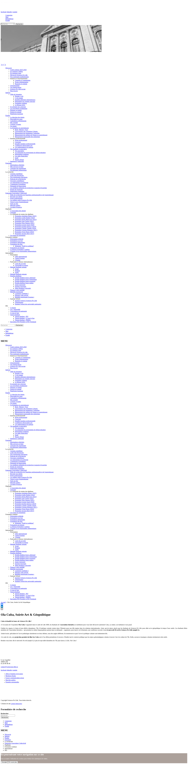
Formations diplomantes (17, 242)
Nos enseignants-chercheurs (18, 177)
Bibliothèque (9, 19)
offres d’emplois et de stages (14, 674)
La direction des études (17, 117)
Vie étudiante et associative (18, 149)
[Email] (94, 609)
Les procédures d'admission (18, 108)
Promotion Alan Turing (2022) (24, 221)
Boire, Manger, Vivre (21, 130)
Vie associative (19, 151)
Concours (18, 142)
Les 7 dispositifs (15, 309)
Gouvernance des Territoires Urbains (26, 131)
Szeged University (20, 286)
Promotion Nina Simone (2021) (24, 223)
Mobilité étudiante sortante (18, 267)
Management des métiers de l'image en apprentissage (31, 135)
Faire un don (14, 204)
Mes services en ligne (16, 167)
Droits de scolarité (15, 112)
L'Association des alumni (18, 211)
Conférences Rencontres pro (23, 145)
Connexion (8, 15)
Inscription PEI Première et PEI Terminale (23, 322)
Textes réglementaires (21, 82)
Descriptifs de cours (16, 119)
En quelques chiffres (16, 71)
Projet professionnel (21, 140)
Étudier (7, 115)
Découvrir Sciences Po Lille (19, 75)
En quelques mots (15, 73)
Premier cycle (19, 96)
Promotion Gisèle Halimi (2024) (25, 218)
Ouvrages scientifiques (17, 181)
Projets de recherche (16, 189)
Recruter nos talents (16, 196)
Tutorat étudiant (15, 315)
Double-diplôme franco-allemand (25, 278)
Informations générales (17, 165)
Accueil (3, 602)
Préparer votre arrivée (21, 295)
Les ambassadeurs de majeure (24, 147)
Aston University (20, 285)
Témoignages (19, 302)
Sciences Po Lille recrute (17, 89)
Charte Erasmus (20, 258)
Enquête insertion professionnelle (25, 144)
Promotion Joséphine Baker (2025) (25, 216)
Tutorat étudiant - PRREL (23, 320)
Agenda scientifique (16, 174)
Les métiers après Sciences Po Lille (21, 200)
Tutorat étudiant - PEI (21, 316)
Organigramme (14, 85)
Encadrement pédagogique (18, 170)
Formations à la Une (16, 241)
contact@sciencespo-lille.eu (9, 667)
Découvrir (8, 68)
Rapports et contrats (21, 84)
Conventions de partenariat (18, 311)
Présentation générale (16, 239)
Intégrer (7, 93)
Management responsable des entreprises (27, 137)
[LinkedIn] (94, 606)
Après (17, 272)
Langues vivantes (15, 124)
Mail (6, 17)
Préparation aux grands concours (25, 101)
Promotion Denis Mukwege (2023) (26, 219)
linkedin (9, 12)
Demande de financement (18, 186)
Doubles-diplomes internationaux (25, 100)
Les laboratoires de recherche (19, 182)
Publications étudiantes (17, 191)
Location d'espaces (16, 207)
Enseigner (8, 163)
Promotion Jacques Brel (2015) (24, 233)
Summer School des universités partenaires (28, 304)
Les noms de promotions (17, 235)
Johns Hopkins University (23, 288)
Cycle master (19, 98)
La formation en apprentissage (19, 128)
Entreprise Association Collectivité (16, 193)
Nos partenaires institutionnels (19, 77)
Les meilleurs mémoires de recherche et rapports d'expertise (28, 188)
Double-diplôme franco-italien (24, 283)
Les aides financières (21, 156)
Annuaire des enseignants (18, 168)
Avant (17, 269)
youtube (14, 12)
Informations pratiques (22, 154)
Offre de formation (16, 94)
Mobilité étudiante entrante (18, 274)
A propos (13, 308)
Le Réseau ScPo (20, 105)
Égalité (7, 20)
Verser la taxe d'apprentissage (19, 202)
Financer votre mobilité (17, 290)
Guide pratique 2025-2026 (18, 70)
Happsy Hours (19, 159)
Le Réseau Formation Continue (20, 249)
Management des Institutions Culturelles (27, 133)
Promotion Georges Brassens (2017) (26, 230)
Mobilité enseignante (16, 292)
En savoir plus (13, 762)
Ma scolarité (14, 122)
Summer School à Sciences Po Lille (26, 300)
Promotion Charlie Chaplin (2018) (25, 228)
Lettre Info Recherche (17, 175)
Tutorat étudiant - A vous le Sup (24, 318)
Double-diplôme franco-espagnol (25, 281)
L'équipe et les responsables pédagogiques (23, 251)
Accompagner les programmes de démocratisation (30, 152)
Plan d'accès (14, 91)
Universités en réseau (21, 265)
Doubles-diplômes (15, 276)
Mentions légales (10, 676)
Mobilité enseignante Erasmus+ (24, 297)
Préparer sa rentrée (16, 110)
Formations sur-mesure (17, 248)
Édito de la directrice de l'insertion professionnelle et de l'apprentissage (32, 195)
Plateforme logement (16, 114)
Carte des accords (20, 263)
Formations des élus (16, 244)
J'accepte (4, 762)
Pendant (17, 271)
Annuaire (13, 212)
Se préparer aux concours (18, 107)
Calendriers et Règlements (18, 121)
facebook (3, 12)
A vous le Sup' (14, 313)
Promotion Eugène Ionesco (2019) (25, 226)
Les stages (13, 126)
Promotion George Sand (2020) (24, 225)
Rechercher (5, 713)
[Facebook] (94, 604)
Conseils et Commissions (22, 80)
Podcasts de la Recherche (18, 179)
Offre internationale (21, 256)
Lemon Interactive (16, 703)
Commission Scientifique (18, 184)
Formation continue (21, 103)
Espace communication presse (14, 678)
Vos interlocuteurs (15, 87)
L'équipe (17, 260)
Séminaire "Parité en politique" (24, 246)
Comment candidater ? (22, 293)
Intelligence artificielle (17, 161)
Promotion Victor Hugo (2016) (24, 232)
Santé (16, 158)
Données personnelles (12, 682)
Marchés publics (15, 205)
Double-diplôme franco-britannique (26, 279)
